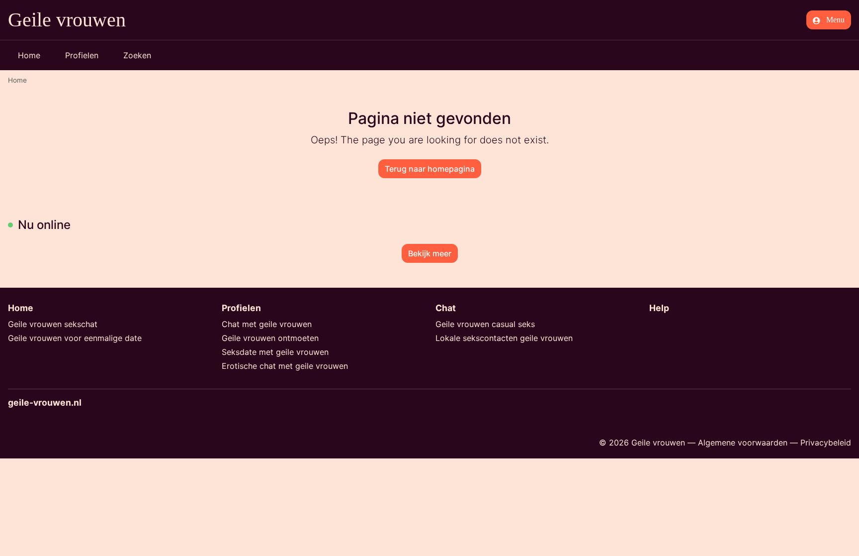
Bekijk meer (429, 253)
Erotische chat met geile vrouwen (285, 366)
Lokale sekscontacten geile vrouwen (504, 338)
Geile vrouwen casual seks (485, 324)
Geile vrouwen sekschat (52, 324)
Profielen (81, 55)
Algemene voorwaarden (742, 442)
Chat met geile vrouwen (267, 324)
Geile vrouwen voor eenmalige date (75, 338)
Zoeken (137, 55)
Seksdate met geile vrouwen (275, 352)
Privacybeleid (825, 442)
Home (29, 55)
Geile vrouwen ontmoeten (270, 338)
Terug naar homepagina (430, 169)
